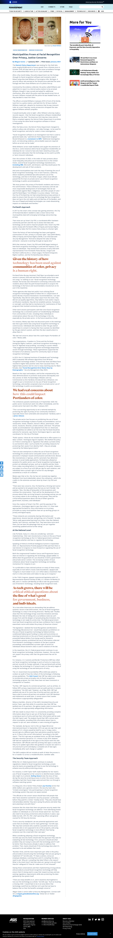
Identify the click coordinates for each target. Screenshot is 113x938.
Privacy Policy (67, 928)
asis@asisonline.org (48, 921)
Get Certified (66, 923)
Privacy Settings (80, 934)
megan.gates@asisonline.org (28, 894)
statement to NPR (35, 139)
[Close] (110, 933)
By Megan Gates (19, 62)
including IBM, (18, 165)
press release (19, 416)
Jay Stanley (47, 786)
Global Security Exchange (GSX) (72, 925)
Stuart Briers (57, 46)
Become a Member (68, 921)
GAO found (33, 676)
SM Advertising (67, 927)
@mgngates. (17, 896)
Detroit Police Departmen (25, 65)
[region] (56, 933)
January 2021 (56, 62)
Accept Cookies (92, 934)
